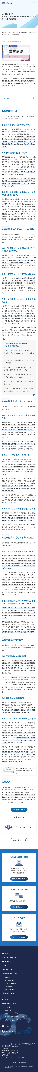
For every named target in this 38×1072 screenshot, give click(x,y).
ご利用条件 (5, 1055)
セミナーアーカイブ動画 (11, 1013)
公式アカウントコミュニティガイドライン (13, 1057)
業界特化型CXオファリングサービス (13, 973)
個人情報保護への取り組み (9, 1050)
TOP (3, 32)
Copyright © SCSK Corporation (19, 1062)
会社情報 (4, 1048)
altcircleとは (6, 961)
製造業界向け (8, 977)
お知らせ (5, 953)
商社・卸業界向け (10, 980)
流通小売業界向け (10, 989)
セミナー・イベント (9, 957)
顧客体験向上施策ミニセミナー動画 (14, 1016)
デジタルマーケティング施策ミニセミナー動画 (13, 1020)
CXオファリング (7, 969)
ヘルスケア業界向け (10, 983)
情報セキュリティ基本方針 (9, 1053)
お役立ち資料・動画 (9, 1003)
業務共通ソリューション (10, 993)
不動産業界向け (9, 986)
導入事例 (5, 999)
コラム (8, 32)
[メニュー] (34, 3)
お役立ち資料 (8, 1010)
